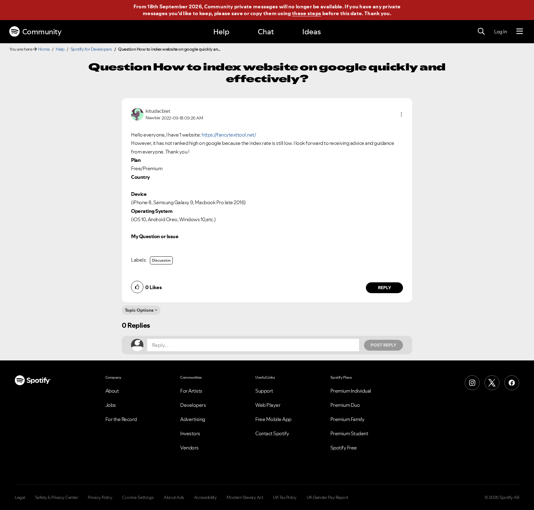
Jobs (110, 405)
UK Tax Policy (285, 497)
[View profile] (137, 113)
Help (221, 32)
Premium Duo (345, 405)
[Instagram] (472, 382)
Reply (384, 288)
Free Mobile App (273, 419)
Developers (193, 405)
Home (44, 49)
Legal (20, 497)
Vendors (189, 447)
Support (264, 390)
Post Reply (383, 345)
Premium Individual (350, 390)
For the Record (121, 419)
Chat (266, 32)
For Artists (191, 390)
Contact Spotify (272, 433)
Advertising (192, 419)
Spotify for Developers (91, 49)
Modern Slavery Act (245, 497)
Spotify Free (343, 447)
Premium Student (349, 433)
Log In (500, 31)
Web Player (267, 405)
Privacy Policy (100, 497)
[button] (401, 114)
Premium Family (347, 419)
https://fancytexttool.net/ (228, 134)
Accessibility (205, 497)
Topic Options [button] (139, 310)
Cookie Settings (138, 497)
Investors (190, 433)
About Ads (174, 497)
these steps (306, 13)
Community (41, 32)
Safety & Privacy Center (56, 497)
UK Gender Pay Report (327, 497)
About (112, 390)
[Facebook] (511, 382)
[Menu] (520, 31)
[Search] (481, 31)
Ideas (311, 32)
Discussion (161, 260)
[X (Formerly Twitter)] (492, 382)
